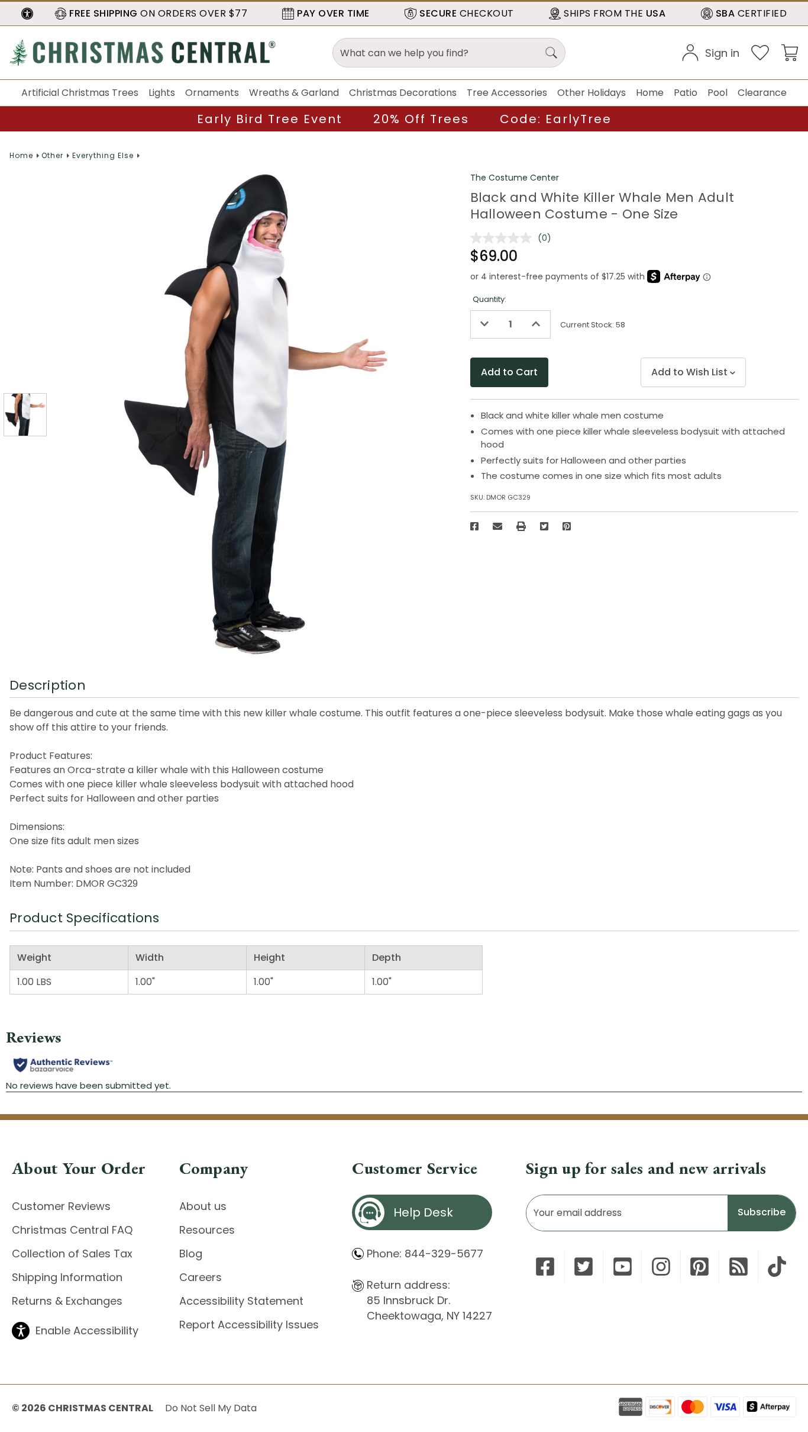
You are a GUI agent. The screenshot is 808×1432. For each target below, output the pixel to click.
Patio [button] (685, 92)
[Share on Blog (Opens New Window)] (738, 1266)
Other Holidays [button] (591, 92)
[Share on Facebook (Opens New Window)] (474, 526)
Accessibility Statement (241, 1300)
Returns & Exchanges (67, 1300)
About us (203, 1206)
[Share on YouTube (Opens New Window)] (622, 1266)
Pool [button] (717, 92)
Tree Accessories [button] (507, 92)
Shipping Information (67, 1277)
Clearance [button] (762, 92)
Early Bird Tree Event (269, 119)
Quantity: (489, 299)
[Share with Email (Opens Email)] (497, 526)
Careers (200, 1277)
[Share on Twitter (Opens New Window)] (544, 526)
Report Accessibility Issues (249, 1324)
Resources (207, 1229)
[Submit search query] (551, 52)
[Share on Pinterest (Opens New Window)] (567, 526)
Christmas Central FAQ (72, 1229)
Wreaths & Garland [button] (294, 92)
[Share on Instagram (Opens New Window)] (661, 1266)
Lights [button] (161, 92)
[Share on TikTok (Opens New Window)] (777, 1266)
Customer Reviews (61, 1206)
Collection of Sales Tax (72, 1253)
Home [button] (650, 92)
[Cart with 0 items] (790, 52)
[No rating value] (504, 238)
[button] (27, 14)
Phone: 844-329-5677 (425, 1253)
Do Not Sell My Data (211, 1408)
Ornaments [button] (212, 92)
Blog (190, 1253)
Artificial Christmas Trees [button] (79, 92)
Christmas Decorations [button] (403, 92)
